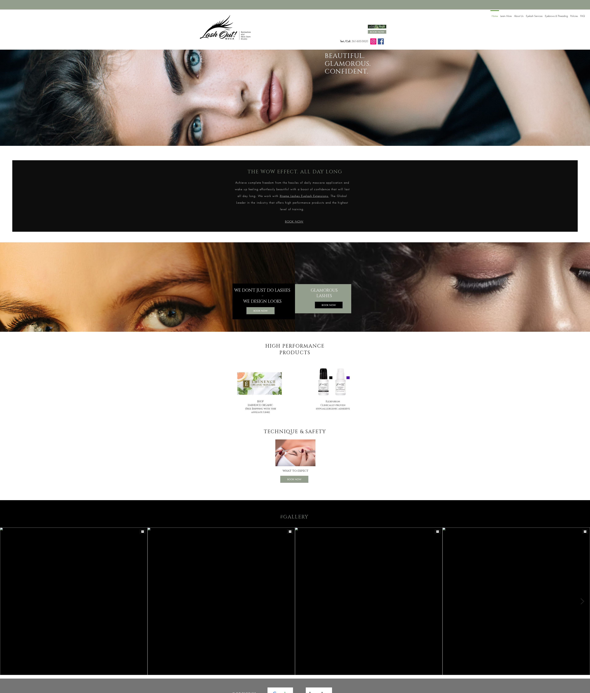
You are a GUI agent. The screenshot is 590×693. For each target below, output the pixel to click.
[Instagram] (373, 41)
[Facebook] (381, 41)
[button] (506, 14)
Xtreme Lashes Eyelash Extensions (304, 196)
